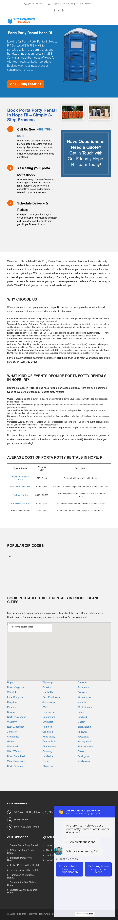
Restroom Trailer (20, 495)
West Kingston (85, 707)
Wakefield (12, 746)
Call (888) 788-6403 (25, 84)
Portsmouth (84, 687)
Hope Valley (48, 736)
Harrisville (47, 756)
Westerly (12, 721)
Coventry (47, 751)
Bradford (82, 717)
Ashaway (82, 731)
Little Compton (15, 697)
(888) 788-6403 (36, 3)
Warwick (12, 692)
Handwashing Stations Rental (20, 876)
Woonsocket (84, 697)
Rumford (47, 726)
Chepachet (13, 736)
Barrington (83, 756)
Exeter (81, 751)
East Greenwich (15, 726)
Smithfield (47, 721)
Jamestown (48, 702)
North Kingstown (16, 687)
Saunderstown (85, 746)
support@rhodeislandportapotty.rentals (73, 3)
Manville (82, 702)
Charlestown (49, 746)
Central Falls (49, 741)
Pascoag (11, 707)
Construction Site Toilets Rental (21, 883)
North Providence (16, 717)
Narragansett (85, 741)
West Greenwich (16, 761)
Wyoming (47, 682)
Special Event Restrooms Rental (22, 891)
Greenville (47, 731)
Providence (48, 712)
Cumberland (48, 717)
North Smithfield (16, 756)
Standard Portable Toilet (20, 478)
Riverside (47, 766)
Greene (11, 741)
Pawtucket (83, 736)
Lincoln (81, 721)
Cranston (82, 692)
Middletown (84, 761)
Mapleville (47, 692)
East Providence (51, 697)
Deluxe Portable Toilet (20, 486)
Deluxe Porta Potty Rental (24, 845)
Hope (10, 682)
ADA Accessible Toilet (20, 503)
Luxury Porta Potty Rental (24, 870)
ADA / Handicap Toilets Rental (20, 851)
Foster (45, 761)
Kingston (12, 702)
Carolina (46, 687)
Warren (46, 707)
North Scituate (15, 766)
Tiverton (82, 682)
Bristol (81, 712)
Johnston (12, 731)
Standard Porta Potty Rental (19, 859)
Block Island (84, 726)
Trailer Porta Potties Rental (24, 865)
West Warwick (15, 751)
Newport (11, 712)
